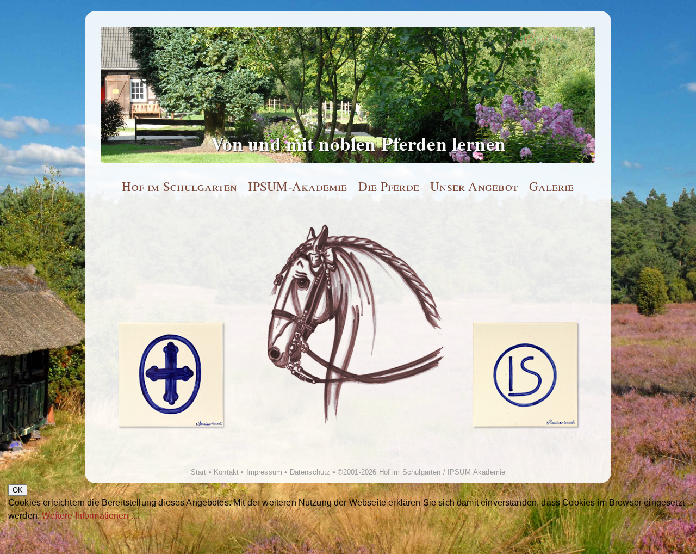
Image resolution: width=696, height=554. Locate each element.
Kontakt (226, 472)
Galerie (551, 186)
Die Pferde (388, 186)
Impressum (264, 472)
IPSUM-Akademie (297, 186)
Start (199, 472)
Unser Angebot (474, 186)
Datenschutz (310, 472)
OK (18, 490)
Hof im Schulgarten (179, 186)
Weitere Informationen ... (90, 515)
